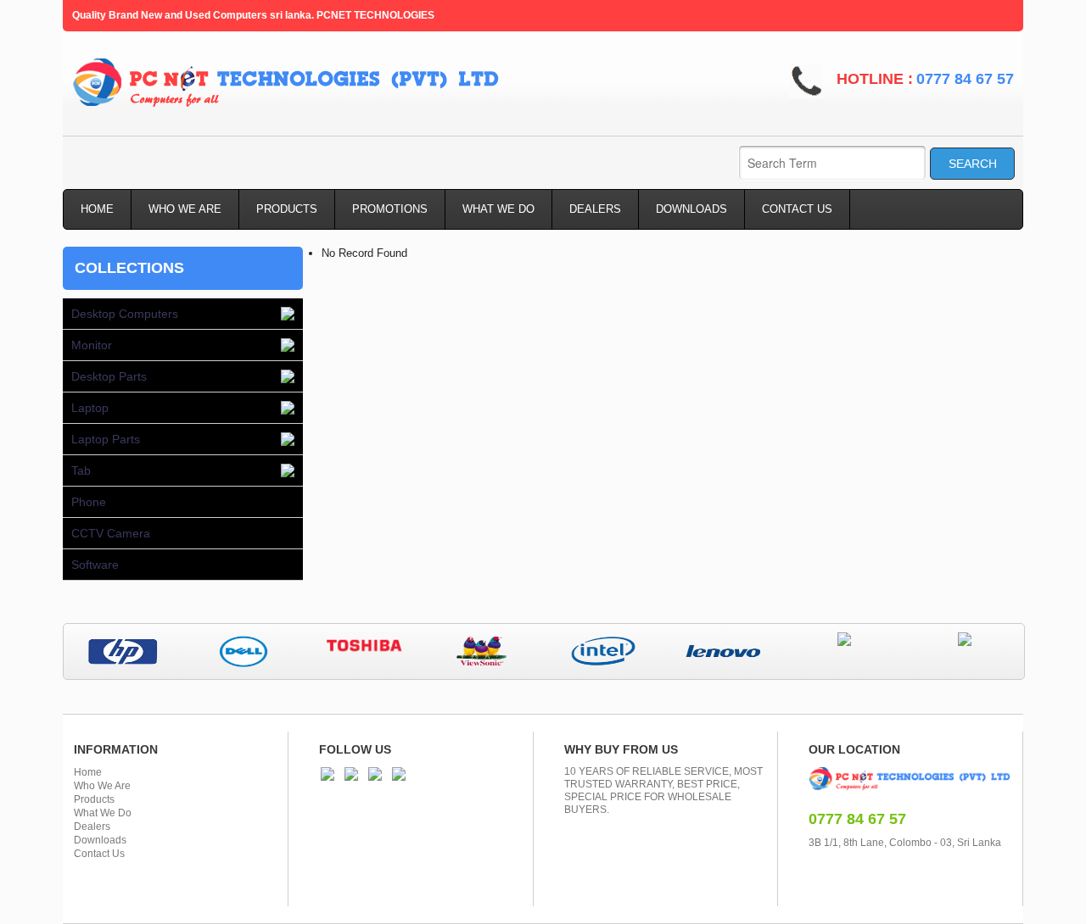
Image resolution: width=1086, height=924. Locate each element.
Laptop (90, 408)
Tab (81, 470)
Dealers (92, 826)
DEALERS (595, 209)
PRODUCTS (286, 209)
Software (95, 564)
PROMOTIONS (390, 209)
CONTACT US (797, 209)
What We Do (103, 813)
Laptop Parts (105, 439)
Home (88, 772)
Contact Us (99, 854)
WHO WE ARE (184, 209)
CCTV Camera (110, 533)
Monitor (91, 345)
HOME (97, 209)
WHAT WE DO (498, 209)
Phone (88, 502)
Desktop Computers (124, 313)
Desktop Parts (109, 376)
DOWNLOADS (691, 209)
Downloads (100, 840)
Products (94, 799)
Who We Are (102, 786)
